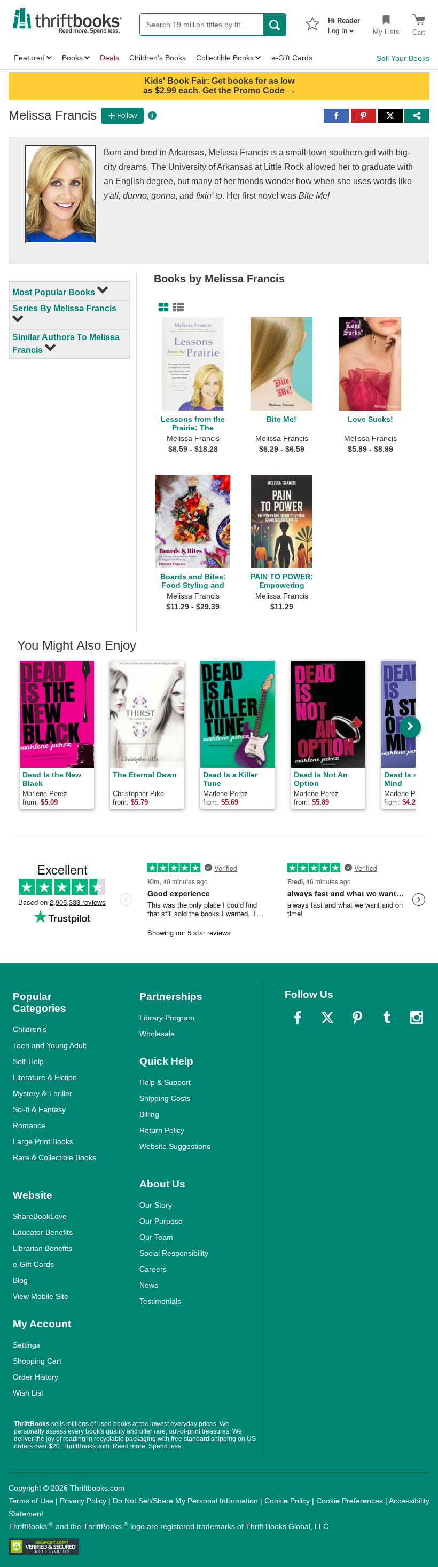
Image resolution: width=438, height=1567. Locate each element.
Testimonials (160, 1301)
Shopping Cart (37, 1361)
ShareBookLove (40, 1216)
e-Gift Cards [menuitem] (291, 57)
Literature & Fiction (45, 1077)
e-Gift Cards (33, 1264)
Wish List (28, 1393)
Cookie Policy (287, 1501)
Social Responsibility (173, 1253)
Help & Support (165, 1082)
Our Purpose (161, 1221)
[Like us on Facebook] (297, 1017)
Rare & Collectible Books (54, 1157)
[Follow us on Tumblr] (387, 1017)
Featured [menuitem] (29, 57)
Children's (29, 1029)
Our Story (155, 1205)
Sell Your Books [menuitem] (403, 58)
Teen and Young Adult (50, 1045)
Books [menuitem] (72, 57)
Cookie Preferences (349, 1501)
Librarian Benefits (42, 1248)
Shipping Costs (164, 1098)
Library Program (166, 1017)
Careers (153, 1269)
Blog (20, 1280)
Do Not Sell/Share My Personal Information (185, 1501)
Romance (29, 1125)
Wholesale (157, 1033)
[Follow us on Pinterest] (357, 1017)
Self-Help (28, 1061)
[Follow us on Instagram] (416, 1017)
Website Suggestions (174, 1146)
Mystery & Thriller (42, 1093)
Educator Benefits (43, 1232)
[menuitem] (344, 22)
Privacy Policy (83, 1501)
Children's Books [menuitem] (157, 57)
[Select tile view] (176, 307)
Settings (26, 1345)
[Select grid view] (161, 307)
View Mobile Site (40, 1296)
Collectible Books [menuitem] (225, 57)
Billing (149, 1114)
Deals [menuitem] (109, 57)
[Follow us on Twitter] (327, 1017)
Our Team (156, 1237)
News (148, 1285)
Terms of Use (31, 1501)
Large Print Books (43, 1141)
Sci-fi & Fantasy (39, 1109)
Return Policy (161, 1130)
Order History (35, 1377)
